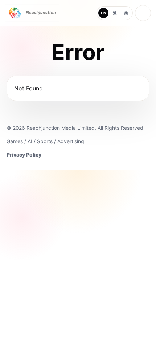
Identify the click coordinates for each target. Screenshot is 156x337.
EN (103, 13)
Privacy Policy (24, 155)
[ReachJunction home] (32, 13)
